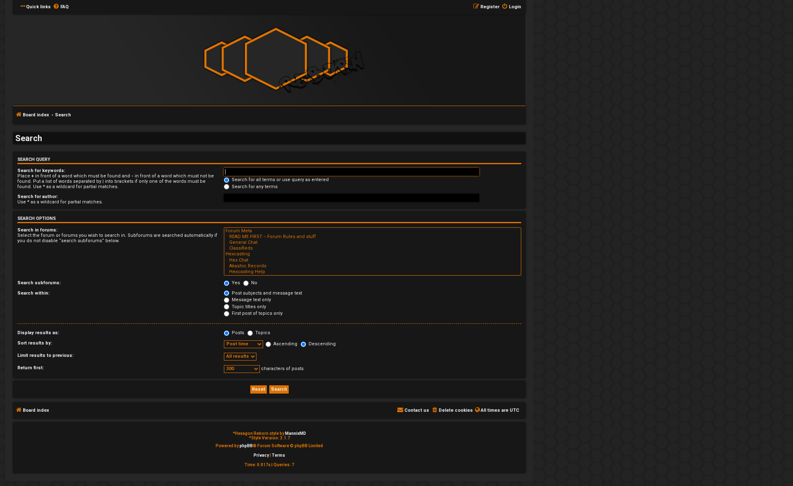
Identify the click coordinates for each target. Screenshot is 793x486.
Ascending (284, 344)
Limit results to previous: (45, 355)
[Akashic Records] (372, 266)
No (253, 282)
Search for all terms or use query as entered (279, 179)
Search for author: (37, 196)
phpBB (246, 446)
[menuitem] (61, 7)
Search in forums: (37, 230)
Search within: (33, 293)
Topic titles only (248, 306)
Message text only (250, 299)
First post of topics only (256, 313)
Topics (262, 332)
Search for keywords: (41, 170)
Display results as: (38, 332)
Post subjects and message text (266, 293)
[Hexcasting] (372, 254)
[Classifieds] (372, 248)
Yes (235, 282)
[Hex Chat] (372, 260)
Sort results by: (34, 343)
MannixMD (295, 433)
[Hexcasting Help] (372, 272)
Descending (321, 344)
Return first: (30, 367)
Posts (237, 332)
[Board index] (276, 59)
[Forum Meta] (372, 231)
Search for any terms (254, 186)
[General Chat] (372, 242)
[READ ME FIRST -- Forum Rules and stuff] (372, 237)
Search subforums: (39, 282)
